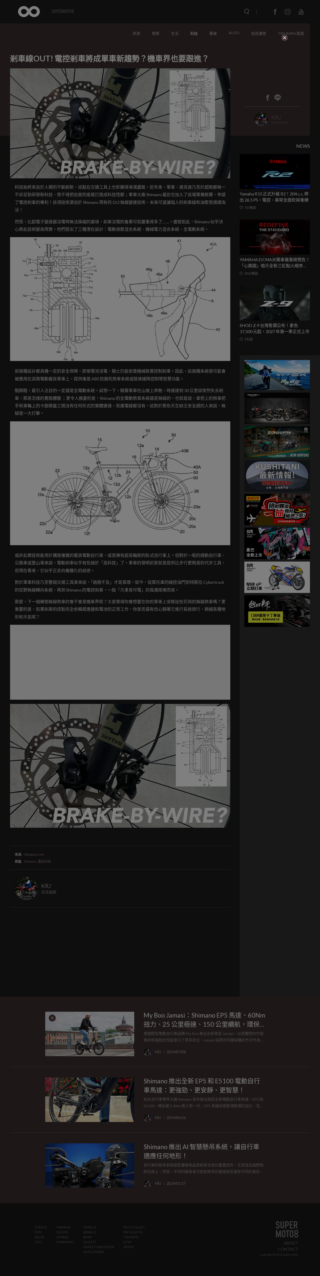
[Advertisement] (160, 71)
